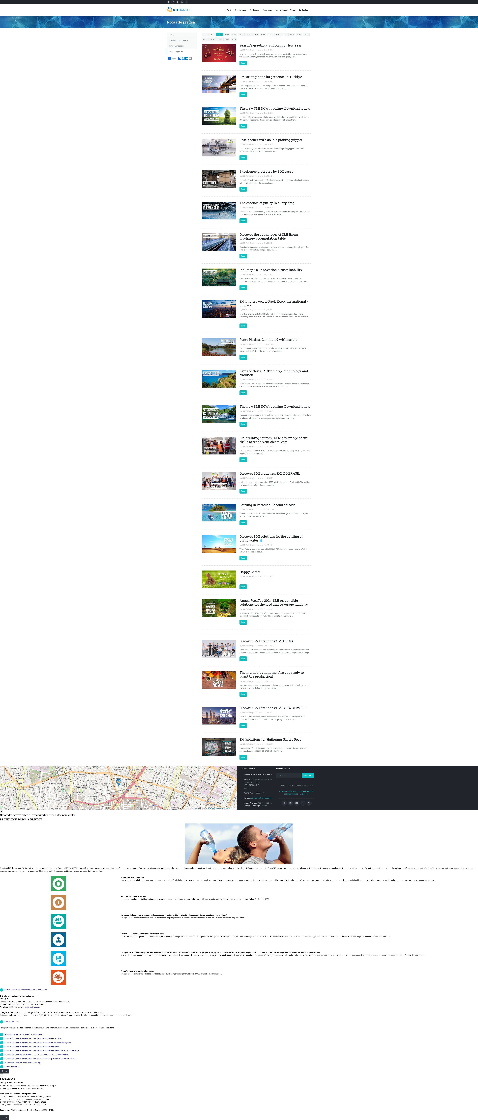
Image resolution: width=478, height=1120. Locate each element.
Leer (243, 63)
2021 (241, 34)
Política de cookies (11, 1066)
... (295, 57)
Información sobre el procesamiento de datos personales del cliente (31, 1046)
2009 (220, 39)
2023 (227, 34)
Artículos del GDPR (12, 1021)
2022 (234, 34)
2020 (248, 34)
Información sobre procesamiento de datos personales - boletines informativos (36, 1054)
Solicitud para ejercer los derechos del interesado (24, 1034)
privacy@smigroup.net (31, 1007)
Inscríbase (308, 775)
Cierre (4, 1071)
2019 (256, 34)
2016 (277, 34)
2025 (212, 34)
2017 (270, 34)
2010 (212, 39)
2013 (299, 34)
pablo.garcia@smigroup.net (261, 798)
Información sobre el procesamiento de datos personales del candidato (33, 1038)
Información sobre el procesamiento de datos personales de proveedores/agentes (37, 1042)
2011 (205, 39)
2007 (234, 39)
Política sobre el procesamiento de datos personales (25, 990)
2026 (205, 34)
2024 (220, 34)
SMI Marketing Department (252, 50)
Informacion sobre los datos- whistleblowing (22, 1062)
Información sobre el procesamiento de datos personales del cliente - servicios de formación (41, 1050)
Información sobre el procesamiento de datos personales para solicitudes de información (40, 1058)
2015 (285, 34)
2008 (227, 39)
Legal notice (304, 794)
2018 (263, 34)
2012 (306, 34)
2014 (292, 34)
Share (174, 58)
